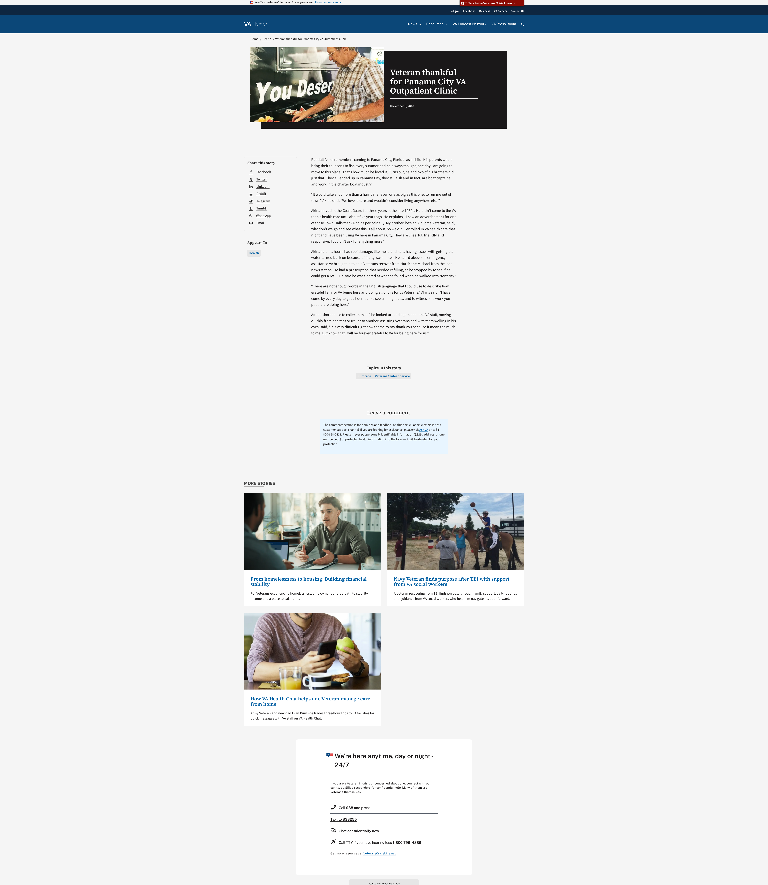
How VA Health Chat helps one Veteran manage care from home (310, 701)
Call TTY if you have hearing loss (380, 842)
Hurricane (364, 376)
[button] (522, 24)
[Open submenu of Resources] (446, 24)
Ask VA (423, 430)
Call (356, 808)
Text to (343, 819)
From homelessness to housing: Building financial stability (309, 581)
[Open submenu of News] (419, 24)
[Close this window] (468, 743)
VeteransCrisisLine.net (379, 853)
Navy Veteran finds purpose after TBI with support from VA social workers (451, 581)
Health (254, 253)
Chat (359, 831)
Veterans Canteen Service (392, 376)
